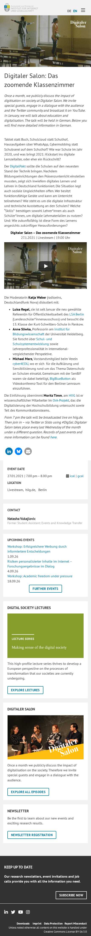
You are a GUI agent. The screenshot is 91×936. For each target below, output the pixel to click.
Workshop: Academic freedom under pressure (39, 576)
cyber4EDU (20, 363)
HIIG (72, 395)
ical (72, 476)
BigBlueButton (61, 378)
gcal (80, 476)
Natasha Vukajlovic (21, 518)
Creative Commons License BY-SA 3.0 (65, 931)
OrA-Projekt (61, 400)
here (53, 437)
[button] (9, 451)
